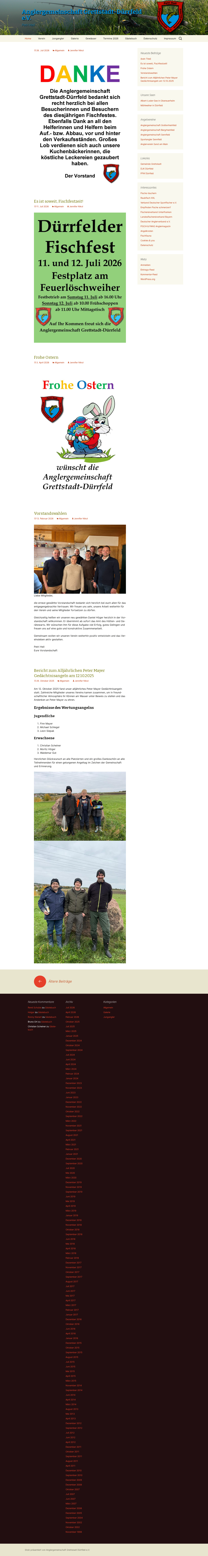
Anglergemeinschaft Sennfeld (155, 134)
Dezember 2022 (74, 1102)
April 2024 (71, 1064)
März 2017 (71, 1305)
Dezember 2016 (74, 1319)
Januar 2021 (72, 1154)
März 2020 (71, 1177)
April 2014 (71, 1399)
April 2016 (71, 1333)
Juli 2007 (70, 1494)
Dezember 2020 (74, 1158)
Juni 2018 (70, 1239)
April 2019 (71, 1206)
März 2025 (71, 1031)
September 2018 (74, 1234)
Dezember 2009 (74, 1480)
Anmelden (145, 265)
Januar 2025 (72, 1036)
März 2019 (71, 1210)
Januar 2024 (72, 1078)
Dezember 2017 (73, 1262)
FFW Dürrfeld (147, 173)
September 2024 (74, 1050)
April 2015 (71, 1376)
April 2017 (71, 1300)
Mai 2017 (70, 1295)
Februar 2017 (72, 1310)
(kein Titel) (146, 58)
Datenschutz (150, 38)
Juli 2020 (70, 1168)
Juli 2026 (70, 1007)
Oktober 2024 (73, 1045)
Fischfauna (146, 235)
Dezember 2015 (74, 1343)
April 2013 (71, 1418)
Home (28, 38)
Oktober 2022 (72, 1111)
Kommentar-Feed (149, 274)
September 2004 (74, 1517)
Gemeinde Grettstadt (151, 164)
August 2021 (72, 1135)
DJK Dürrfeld (147, 168)
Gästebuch (131, 38)
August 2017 (72, 1281)
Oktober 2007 (73, 1489)
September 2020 (74, 1163)
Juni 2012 (70, 1437)
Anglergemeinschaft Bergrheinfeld (158, 130)
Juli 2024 (70, 1054)
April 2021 (71, 1139)
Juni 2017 (70, 1291)
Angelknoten (147, 231)
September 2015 (74, 1352)
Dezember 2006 (74, 1508)
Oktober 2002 (73, 1527)
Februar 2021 (72, 1149)
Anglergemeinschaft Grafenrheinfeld (158, 125)
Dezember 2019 (74, 1182)
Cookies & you (148, 240)
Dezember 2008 (74, 1484)
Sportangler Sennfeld (151, 139)
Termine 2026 (110, 38)
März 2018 (71, 1253)
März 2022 (71, 1121)
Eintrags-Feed (147, 269)
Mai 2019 (70, 1201)
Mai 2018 (70, 1243)
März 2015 (71, 1380)
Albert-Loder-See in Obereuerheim (158, 100)
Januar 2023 (72, 1097)
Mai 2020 (70, 1173)
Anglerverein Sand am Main (154, 144)
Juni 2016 (70, 1328)
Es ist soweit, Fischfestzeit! (58, 201)
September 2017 (74, 1276)
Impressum (170, 38)
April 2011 (70, 1465)
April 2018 (71, 1248)
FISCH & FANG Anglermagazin (156, 226)
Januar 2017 (72, 1314)
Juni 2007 (71, 1498)
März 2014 (71, 1404)
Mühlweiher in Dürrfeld (152, 105)
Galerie (75, 38)
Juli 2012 (70, 1432)
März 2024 (71, 1069)
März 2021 (71, 1144)
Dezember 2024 (74, 1040)
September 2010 (74, 1475)
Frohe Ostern (46, 357)
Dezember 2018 (74, 1220)
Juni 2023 (71, 1092)
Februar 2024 (72, 1073)
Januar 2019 (72, 1215)
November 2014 (74, 1385)
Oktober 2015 (72, 1347)
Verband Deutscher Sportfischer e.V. (159, 202)
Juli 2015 (70, 1361)
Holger (31, 1012)
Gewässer (91, 38)
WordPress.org (148, 279)
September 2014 (74, 1390)
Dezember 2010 (74, 1470)
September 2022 (74, 1116)
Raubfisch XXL (148, 198)
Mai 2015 (70, 1371)
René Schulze (34, 1007)
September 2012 (74, 1428)
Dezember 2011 (73, 1447)
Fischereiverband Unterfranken (156, 212)
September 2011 (74, 1456)
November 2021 (74, 1125)
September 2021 (74, 1130)
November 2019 (74, 1187)
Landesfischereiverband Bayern (156, 216)
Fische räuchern (148, 193)
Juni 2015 (70, 1366)
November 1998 (74, 1532)
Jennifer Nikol (77, 50)
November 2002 (74, 1522)
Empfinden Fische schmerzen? (156, 207)
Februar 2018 (72, 1258)
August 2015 (72, 1357)
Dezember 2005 (74, 1513)
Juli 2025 (70, 1026)
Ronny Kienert (35, 1017)
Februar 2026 (72, 1017)
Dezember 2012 (73, 1423)
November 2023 (74, 1088)
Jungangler (58, 38)
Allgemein (59, 50)
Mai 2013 (70, 1413)
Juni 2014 (70, 1395)
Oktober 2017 (72, 1272)
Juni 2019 (70, 1196)
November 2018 (74, 1224)
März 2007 (71, 1503)
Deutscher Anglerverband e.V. (155, 221)
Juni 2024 (71, 1059)
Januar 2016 (72, 1338)
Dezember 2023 (74, 1083)
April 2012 (71, 1442)
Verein (41, 38)
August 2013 (72, 1409)
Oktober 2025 (73, 1021)
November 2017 (74, 1267)
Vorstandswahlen (50, 513)
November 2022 (74, 1106)
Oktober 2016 (72, 1324)
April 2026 (71, 1012)
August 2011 (72, 1461)
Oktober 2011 (72, 1451)
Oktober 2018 (72, 1229)
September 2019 (74, 1191)
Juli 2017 (70, 1286)
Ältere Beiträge (55, 981)
